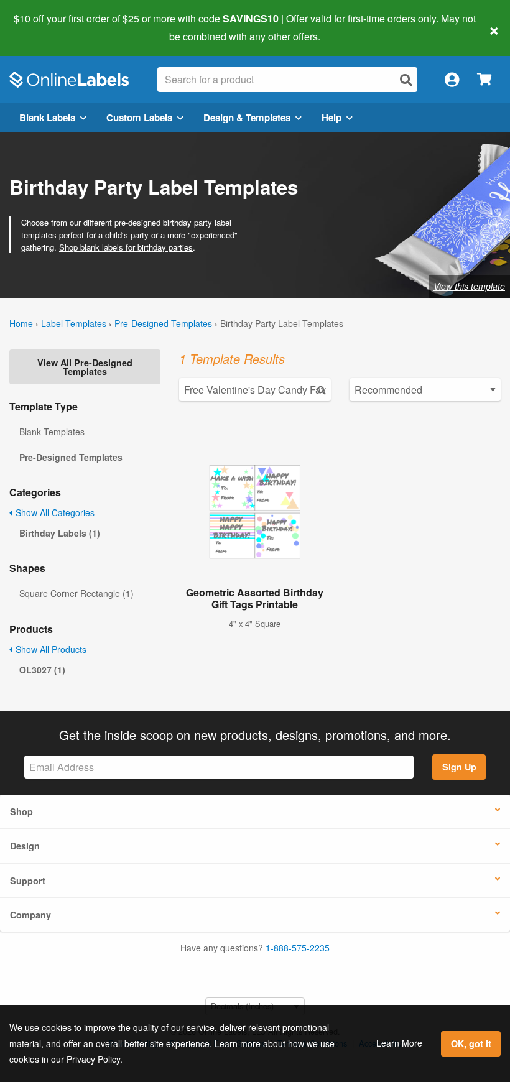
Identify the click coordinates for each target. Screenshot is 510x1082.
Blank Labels (47, 117)
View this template (469, 286)
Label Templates (73, 323)
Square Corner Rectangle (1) (76, 593)
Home (21, 323)
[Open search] (406, 79)
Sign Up (459, 767)
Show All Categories (54, 512)
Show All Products (49, 649)
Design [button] (25, 845)
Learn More (399, 1043)
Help (331, 117)
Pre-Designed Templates (163, 323)
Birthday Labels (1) (59, 533)
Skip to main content (45, 27)
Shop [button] (21, 811)
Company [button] (30, 915)
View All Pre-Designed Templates (84, 366)
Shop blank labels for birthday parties (126, 247)
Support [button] (27, 880)
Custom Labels (139, 117)
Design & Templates (246, 117)
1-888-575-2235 (298, 947)
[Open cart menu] (484, 79)
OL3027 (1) (42, 670)
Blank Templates (52, 431)
